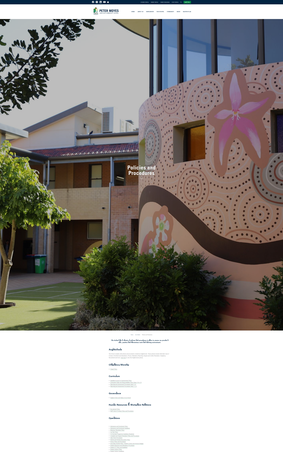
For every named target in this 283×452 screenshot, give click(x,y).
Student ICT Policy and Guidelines (118, 447)
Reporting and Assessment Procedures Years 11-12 (123, 386)
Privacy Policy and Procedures (118, 441)
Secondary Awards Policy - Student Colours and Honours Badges (126, 443)
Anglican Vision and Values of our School (120, 397)
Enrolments (150, 11)
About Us (140, 11)
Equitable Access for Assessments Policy (121, 380)
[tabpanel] (141, 172)
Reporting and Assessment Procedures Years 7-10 (123, 384)
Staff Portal (175, 2)
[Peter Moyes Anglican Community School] (106, 12)
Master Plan (187, 11)
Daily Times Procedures (116, 438)
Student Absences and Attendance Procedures (122, 445)
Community (170, 11)
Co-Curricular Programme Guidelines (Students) (122, 434)
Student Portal (145, 2)
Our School (160, 11)
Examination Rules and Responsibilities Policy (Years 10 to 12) (126, 382)
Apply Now (187, 2)
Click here (123, 357)
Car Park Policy (114, 432)
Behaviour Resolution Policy (117, 430)
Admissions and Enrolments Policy (119, 426)
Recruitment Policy (115, 409)
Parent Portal (154, 2)
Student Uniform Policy (116, 449)
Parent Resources (165, 2)
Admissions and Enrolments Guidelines (120, 428)
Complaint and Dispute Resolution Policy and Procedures (124, 436)
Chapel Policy (113, 369)
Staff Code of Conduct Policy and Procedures (122, 411)
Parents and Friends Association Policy (120, 439)
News (178, 11)
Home (133, 11)
